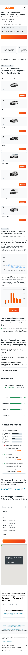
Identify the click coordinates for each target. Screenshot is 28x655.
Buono (6, 436)
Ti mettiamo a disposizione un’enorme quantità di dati (11, 648)
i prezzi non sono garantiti (7, 641)
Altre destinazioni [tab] (13, 604)
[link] (14, 310)
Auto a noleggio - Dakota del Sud (13, 626)
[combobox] (8, 19)
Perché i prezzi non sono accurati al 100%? (12, 651)
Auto (9, 625)
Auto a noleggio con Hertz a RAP (6, 488)
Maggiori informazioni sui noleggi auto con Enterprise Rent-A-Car (13, 614)
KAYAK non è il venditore (8, 645)
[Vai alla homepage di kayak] (9, 8)
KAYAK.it (4, 625)
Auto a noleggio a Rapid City (13, 627)
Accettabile (7, 438)
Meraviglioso (7, 433)
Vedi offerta (22, 95)
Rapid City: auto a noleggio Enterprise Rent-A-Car (13, 629)
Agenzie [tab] (5, 604)
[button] (2, 7)
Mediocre (6, 441)
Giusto (5, 439)
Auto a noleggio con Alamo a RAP (20, 488)
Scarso (6, 443)
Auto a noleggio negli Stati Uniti (17, 625)
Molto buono (7, 434)
